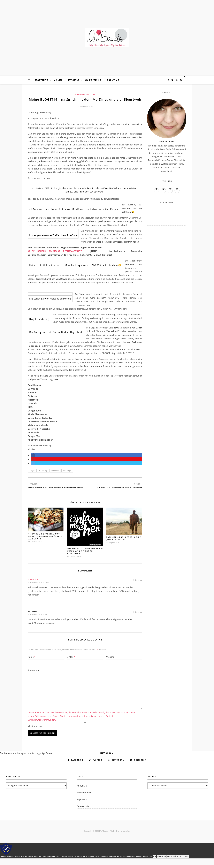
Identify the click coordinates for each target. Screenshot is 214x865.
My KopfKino (93, 80)
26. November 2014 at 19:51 (38, 615)
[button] (33, 455)
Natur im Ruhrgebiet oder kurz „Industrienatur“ (123, 538)
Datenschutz (83, 806)
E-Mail (71, 656)
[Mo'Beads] (107, 37)
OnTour (90, 94)
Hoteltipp (55, 470)
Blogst (32, 470)
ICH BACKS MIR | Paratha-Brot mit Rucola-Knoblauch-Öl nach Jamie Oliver (45, 536)
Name (31, 656)
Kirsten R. (33, 579)
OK (154, 856)
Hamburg (43, 470)
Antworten (137, 580)
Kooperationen (84, 792)
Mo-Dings (67, 470)
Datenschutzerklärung (178, 856)
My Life (58, 80)
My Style (73, 80)
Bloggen (80, 94)
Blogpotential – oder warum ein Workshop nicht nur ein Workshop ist (85, 551)
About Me (113, 80)
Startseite (41, 80)
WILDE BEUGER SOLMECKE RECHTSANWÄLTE (55, 251)
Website (110, 656)
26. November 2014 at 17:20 (38, 583)
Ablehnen (162, 856)
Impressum (82, 799)
